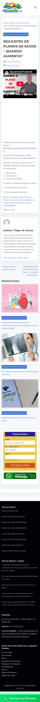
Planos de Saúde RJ (10, 200)
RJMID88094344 (9, 206)
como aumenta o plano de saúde (18, 197)
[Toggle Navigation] (35, 7)
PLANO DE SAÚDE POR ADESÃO (14, 540)
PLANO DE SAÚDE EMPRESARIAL (14, 522)
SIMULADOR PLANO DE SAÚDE (14, 551)
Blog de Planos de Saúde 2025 (16, 34)
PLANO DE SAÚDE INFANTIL (12, 545)
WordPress (20, 688)
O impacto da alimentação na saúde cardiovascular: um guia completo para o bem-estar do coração (20, 325)
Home (5, 23)
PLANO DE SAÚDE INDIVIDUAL (13, 517)
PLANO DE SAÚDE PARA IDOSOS (14, 528)
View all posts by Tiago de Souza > (16, 258)
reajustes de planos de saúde (20, 203)
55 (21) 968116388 (16, 626)
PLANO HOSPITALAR (10, 511)
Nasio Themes (19, 686)
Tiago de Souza (13, 66)
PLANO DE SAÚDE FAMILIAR (12, 534)
